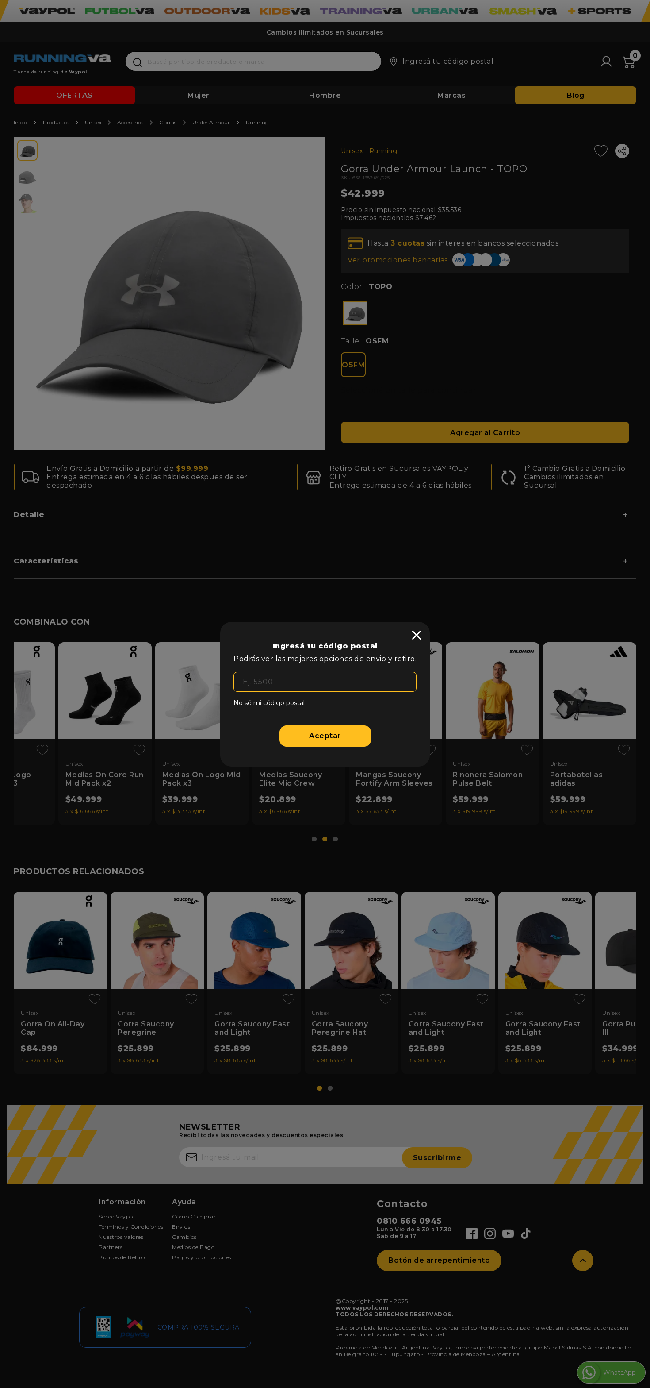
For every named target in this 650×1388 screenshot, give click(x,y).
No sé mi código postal (269, 703)
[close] (416, 635)
